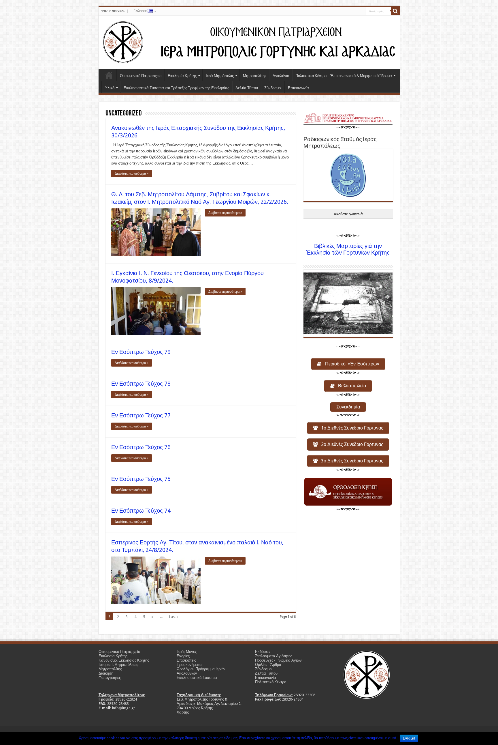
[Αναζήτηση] (395, 11)
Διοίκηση (106, 673)
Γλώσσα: (140, 11)
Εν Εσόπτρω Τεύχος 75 (141, 478)
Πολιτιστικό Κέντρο (270, 682)
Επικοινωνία (298, 88)
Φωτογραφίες (110, 677)
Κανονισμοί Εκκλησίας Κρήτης (124, 660)
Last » (173, 617)
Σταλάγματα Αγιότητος (273, 656)
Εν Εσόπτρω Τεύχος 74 (141, 510)
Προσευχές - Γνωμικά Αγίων (278, 660)
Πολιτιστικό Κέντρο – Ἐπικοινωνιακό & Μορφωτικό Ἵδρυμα (343, 76)
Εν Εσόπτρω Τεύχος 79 (141, 351)
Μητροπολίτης (254, 76)
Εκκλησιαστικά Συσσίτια (197, 677)
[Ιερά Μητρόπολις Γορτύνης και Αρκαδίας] (249, 41)
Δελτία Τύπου (246, 88)
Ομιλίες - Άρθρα (268, 664)
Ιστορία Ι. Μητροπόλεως (118, 664)
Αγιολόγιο (281, 76)
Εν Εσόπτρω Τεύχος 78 (141, 383)
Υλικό (109, 88)
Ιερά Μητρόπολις (220, 76)
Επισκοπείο (186, 660)
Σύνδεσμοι (273, 88)
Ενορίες (183, 656)
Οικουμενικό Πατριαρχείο (140, 76)
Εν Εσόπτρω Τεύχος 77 (141, 415)
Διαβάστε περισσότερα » (131, 173)
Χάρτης (183, 712)
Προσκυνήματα (189, 664)
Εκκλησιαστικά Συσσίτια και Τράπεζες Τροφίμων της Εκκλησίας (176, 88)
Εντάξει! (409, 738)
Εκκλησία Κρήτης (182, 76)
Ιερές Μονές (187, 651)
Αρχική (108, 75)
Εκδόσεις (262, 651)
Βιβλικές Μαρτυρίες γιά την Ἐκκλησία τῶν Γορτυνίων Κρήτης (348, 249)
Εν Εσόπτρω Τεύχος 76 (141, 447)
